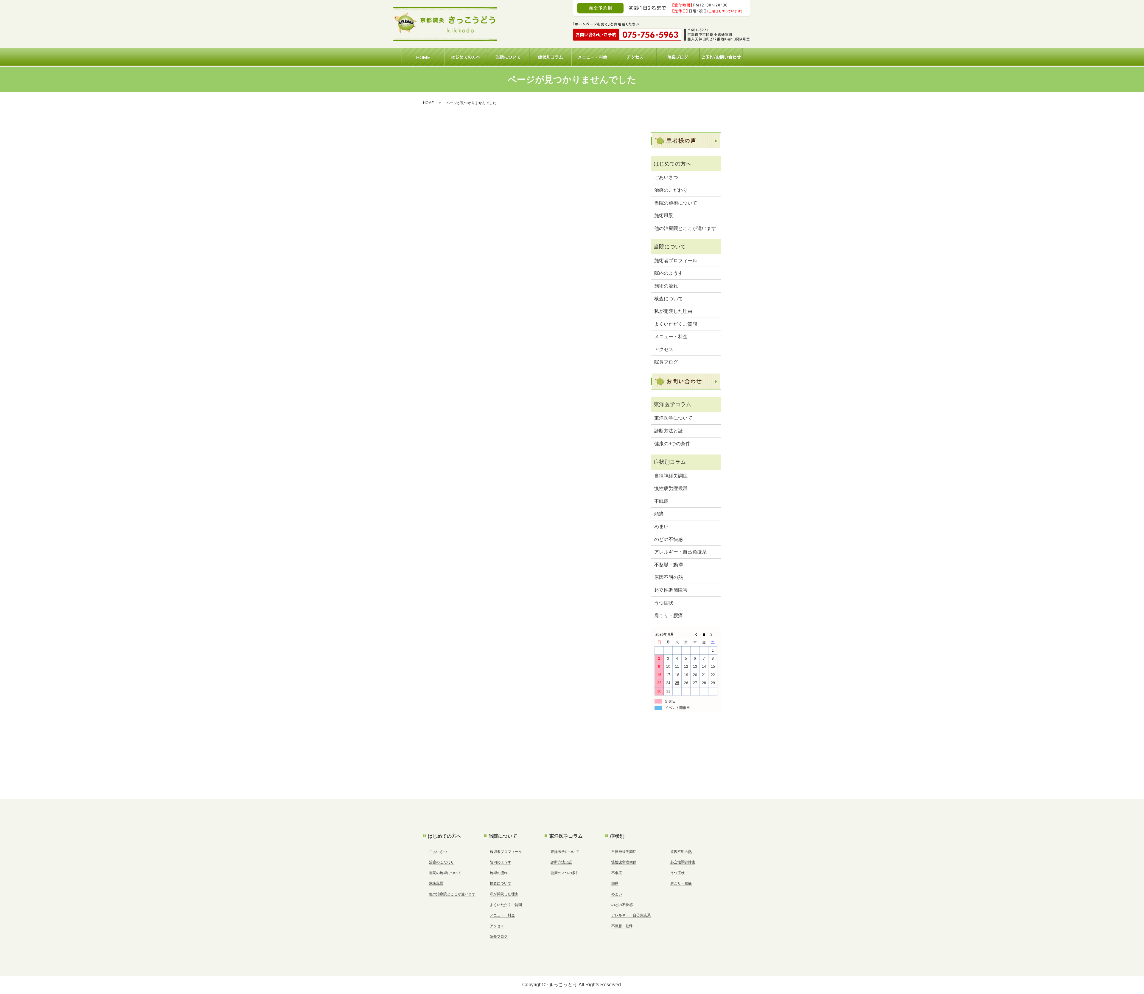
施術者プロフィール (675, 260)
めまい (661, 526)
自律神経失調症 (671, 475)
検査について (668, 298)
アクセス (663, 349)
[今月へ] (704, 634)
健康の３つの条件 (565, 873)
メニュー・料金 (671, 336)
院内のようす (668, 273)
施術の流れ (666, 285)
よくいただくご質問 (675, 324)
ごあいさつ (666, 177)
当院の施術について (675, 202)
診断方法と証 (668, 430)
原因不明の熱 (668, 577)
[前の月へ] (695, 634)
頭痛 (659, 513)
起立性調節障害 (671, 590)
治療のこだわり (671, 190)
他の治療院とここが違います (685, 228)
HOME (428, 103)
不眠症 (661, 501)
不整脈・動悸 (668, 564)
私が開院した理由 (673, 311)
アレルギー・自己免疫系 (680, 551)
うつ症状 (663, 602)
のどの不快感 (668, 539)
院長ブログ (666, 361)
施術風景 (663, 215)
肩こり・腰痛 (668, 615)
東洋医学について (673, 418)
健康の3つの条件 (672, 443)
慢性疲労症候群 (671, 488)
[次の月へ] (712, 634)
